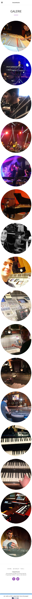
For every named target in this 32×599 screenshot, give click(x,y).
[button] (1, 2)
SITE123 (13, 574)
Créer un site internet (21, 574)
